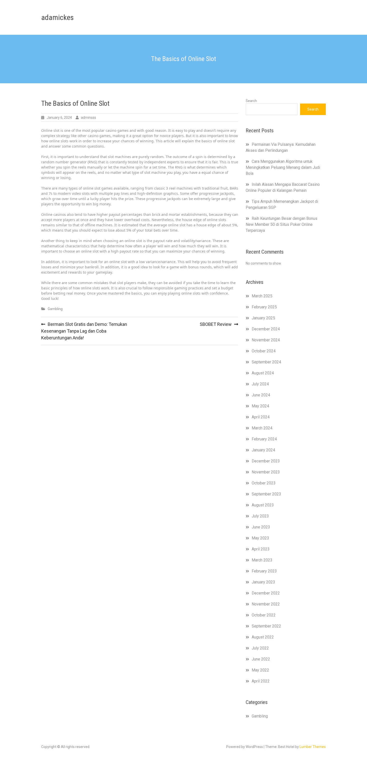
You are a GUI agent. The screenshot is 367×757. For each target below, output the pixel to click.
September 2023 (266, 494)
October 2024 (264, 351)
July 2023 (260, 516)
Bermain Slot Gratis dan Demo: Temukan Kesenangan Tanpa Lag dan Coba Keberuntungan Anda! (84, 331)
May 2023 (260, 538)
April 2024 (261, 417)
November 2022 (266, 604)
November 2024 (266, 340)
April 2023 (261, 549)
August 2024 (263, 373)
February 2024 (264, 439)
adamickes (57, 17)
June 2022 (261, 659)
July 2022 (260, 648)
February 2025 (264, 307)
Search (251, 101)
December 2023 (266, 461)
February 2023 (264, 571)
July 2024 (260, 384)
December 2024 (266, 329)
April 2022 (261, 681)
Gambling (55, 309)
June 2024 (261, 395)
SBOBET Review (216, 324)
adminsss (88, 118)
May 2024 (260, 406)
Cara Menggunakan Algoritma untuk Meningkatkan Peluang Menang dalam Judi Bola (283, 167)
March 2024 (262, 428)
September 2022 (266, 626)
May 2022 (260, 670)
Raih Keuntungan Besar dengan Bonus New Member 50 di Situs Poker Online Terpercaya (281, 224)
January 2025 (263, 318)
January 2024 (263, 450)
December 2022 (266, 593)
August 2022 (263, 637)
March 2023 (262, 560)
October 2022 (264, 615)
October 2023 (264, 483)
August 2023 (263, 505)
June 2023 (261, 527)
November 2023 (266, 472)
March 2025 (262, 296)
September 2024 (266, 362)
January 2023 (263, 582)
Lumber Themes (313, 747)
